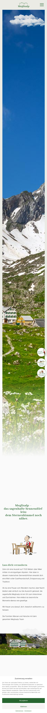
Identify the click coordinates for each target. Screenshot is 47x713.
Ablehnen (23, 706)
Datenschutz (19, 710)
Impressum (27, 710)
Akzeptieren (23, 700)
